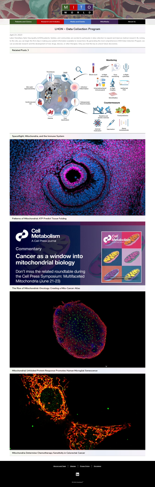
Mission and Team (59, 466)
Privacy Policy (85, 466)
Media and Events (77, 22)
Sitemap (73, 466)
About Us (132, 22)
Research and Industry (50, 22)
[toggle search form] (143, 2)
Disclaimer (97, 466)
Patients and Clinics (23, 22)
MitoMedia (104, 22)
